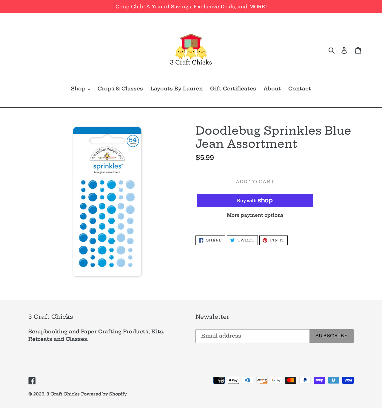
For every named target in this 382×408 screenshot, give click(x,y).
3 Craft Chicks (63, 394)
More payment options (255, 215)
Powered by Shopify (104, 394)
